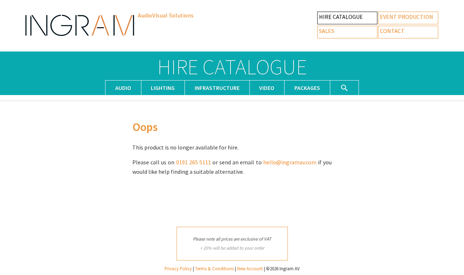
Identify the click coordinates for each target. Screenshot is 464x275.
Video (266, 87)
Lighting (163, 87)
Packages (307, 87)
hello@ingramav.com (289, 162)
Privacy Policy (178, 268)
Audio (123, 87)
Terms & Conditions (214, 268)
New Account (250, 268)
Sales (326, 30)
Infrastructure (217, 87)
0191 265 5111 (193, 162)
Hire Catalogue (341, 16)
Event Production (406, 16)
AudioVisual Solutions (166, 15)
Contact (392, 30)
